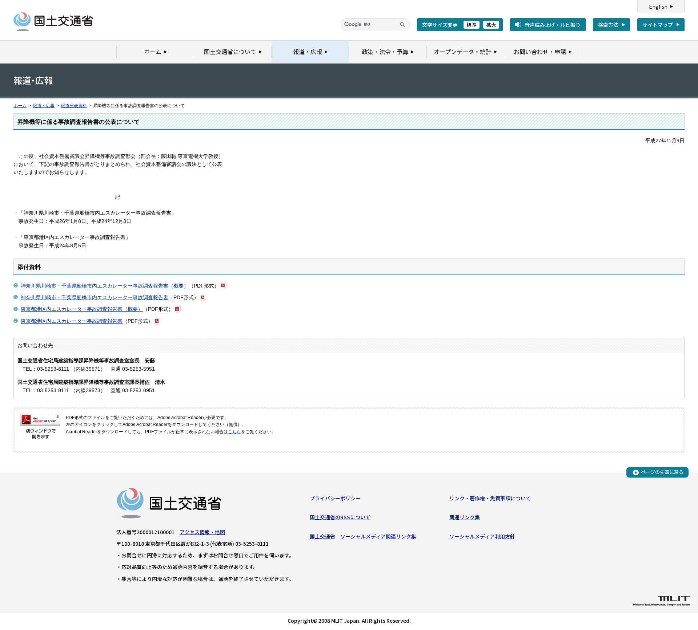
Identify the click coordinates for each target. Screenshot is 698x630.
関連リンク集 (464, 517)
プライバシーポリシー (335, 498)
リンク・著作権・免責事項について (490, 498)
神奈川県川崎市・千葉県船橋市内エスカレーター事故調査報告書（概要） (105, 286)
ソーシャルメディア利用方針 (482, 536)
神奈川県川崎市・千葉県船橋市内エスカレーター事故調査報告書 (94, 297)
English (658, 6)
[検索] (402, 24)
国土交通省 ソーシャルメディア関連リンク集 (363, 536)
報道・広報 (44, 105)
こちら (234, 431)
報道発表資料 (74, 105)
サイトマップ (657, 24)
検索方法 (608, 24)
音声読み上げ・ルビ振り (553, 24)
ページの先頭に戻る (662, 472)
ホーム (20, 105)
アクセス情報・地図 (202, 532)
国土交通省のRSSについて (340, 517)
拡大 (491, 24)
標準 (471, 24)
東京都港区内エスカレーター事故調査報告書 (72, 321)
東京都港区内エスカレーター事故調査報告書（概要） (82, 309)
